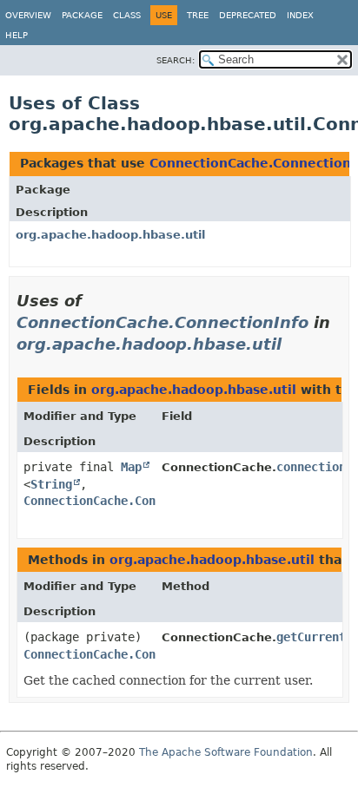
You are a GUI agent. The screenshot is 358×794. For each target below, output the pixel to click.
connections (314, 467)
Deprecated (247, 15)
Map (131, 467)
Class (127, 15)
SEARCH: (175, 60)
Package (82, 15)
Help (16, 35)
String (51, 484)
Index (300, 15)
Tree (198, 15)
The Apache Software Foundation (226, 752)
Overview (28, 15)
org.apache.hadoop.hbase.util (110, 234)
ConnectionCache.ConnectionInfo (162, 322)
